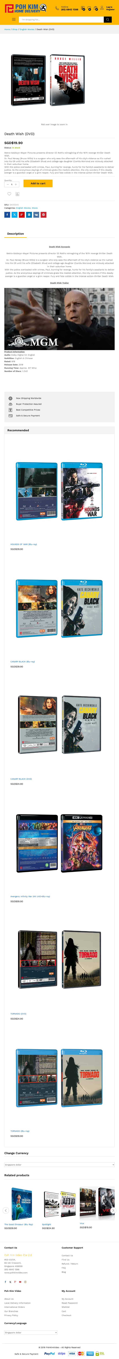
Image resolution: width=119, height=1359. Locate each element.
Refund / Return (70, 1264)
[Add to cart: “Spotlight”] (52, 1219)
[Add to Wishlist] (9, 194)
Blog (64, 1272)
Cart (64, 1311)
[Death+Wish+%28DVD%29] (14, 215)
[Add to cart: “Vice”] (90, 1218)
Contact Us (67, 1255)
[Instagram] (25, 1282)
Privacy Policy (11, 1315)
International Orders (14, 1307)
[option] (22, 1210)
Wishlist (66, 1307)
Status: (7, 148)
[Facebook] (5, 1282)
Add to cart (38, 183)
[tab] (15, 235)
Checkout (66, 1315)
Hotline (64, 7)
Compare (17, 194)
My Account (67, 1299)
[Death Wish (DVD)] (7, 215)
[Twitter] (10, 1282)
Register (110, 9)
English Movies (23, 208)
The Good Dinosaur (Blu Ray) (18, 1224)
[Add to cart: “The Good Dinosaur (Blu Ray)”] (14, 1219)
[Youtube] (20, 1282)
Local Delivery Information (17, 1303)
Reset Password (69, 1303)
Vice (82, 1223)
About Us (8, 1299)
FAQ (64, 1268)
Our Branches (11, 1311)
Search (108, 20)
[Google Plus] (15, 1282)
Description (15, 233)
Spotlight (46, 1224)
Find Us (65, 1260)
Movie (35, 208)
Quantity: (8, 180)
